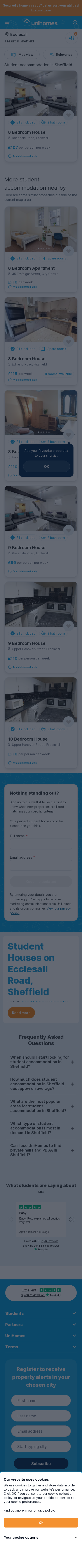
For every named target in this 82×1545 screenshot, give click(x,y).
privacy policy (44, 1510)
